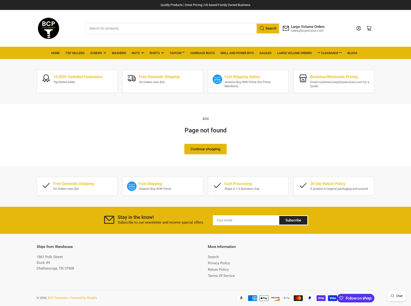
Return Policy (218, 269)
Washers (119, 53)
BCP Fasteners (58, 298)
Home (55, 53)
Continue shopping (205, 149)
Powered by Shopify (83, 298)
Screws (96, 53)
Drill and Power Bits (237, 53)
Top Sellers (74, 53)
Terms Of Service (221, 276)
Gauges (265, 53)
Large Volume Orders (294, 53)
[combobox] (183, 28)
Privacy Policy (219, 263)
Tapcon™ (177, 53)
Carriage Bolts (202, 53)
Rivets (155, 53)
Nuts (136, 53)
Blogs (352, 53)
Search (213, 257)
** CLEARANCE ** (330, 53)
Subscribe (293, 220)
